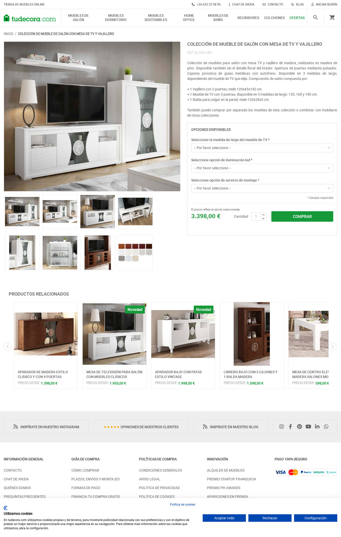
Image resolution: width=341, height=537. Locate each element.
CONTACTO (275, 4)
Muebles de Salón (78, 17)
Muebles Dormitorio (116, 17)
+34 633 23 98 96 (208, 4)
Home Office (189, 17)
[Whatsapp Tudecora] (327, 426)
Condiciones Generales (160, 470)
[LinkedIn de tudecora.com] (318, 426)
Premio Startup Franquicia (231, 479)
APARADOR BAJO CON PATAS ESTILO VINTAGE (178, 374)
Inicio (8, 33)
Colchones (274, 18)
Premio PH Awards (223, 487)
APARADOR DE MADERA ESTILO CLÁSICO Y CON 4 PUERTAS (43, 374)
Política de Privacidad (159, 487)
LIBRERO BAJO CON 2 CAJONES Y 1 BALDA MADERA (251, 374)
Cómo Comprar (85, 470)
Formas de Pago (85, 487)
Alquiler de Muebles (225, 470)
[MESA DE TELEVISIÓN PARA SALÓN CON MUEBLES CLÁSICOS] (114, 334)
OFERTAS (297, 18)
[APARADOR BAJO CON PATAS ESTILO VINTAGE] (183, 334)
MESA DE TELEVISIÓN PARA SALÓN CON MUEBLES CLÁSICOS (114, 374)
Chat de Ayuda (16, 479)
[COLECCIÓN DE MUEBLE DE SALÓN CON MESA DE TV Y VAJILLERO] (92, 116)
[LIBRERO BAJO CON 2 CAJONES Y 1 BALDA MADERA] (252, 334)
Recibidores (248, 18)
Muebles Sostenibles (156, 17)
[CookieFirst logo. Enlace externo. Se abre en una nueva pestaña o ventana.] (5, 508)
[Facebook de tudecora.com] (291, 426)
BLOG (299, 4)
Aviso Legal (149, 479)
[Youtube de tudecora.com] (309, 426)
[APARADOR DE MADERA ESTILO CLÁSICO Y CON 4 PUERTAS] (46, 334)
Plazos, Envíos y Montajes (95, 479)
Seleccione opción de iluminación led (221, 160)
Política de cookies (182, 504)
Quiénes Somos (17, 487)
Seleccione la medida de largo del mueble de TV (230, 139)
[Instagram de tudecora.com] (282, 426)
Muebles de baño (218, 17)
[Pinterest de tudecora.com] (300, 426)
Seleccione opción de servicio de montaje (225, 180)
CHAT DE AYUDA (242, 4)
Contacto (13, 470)
